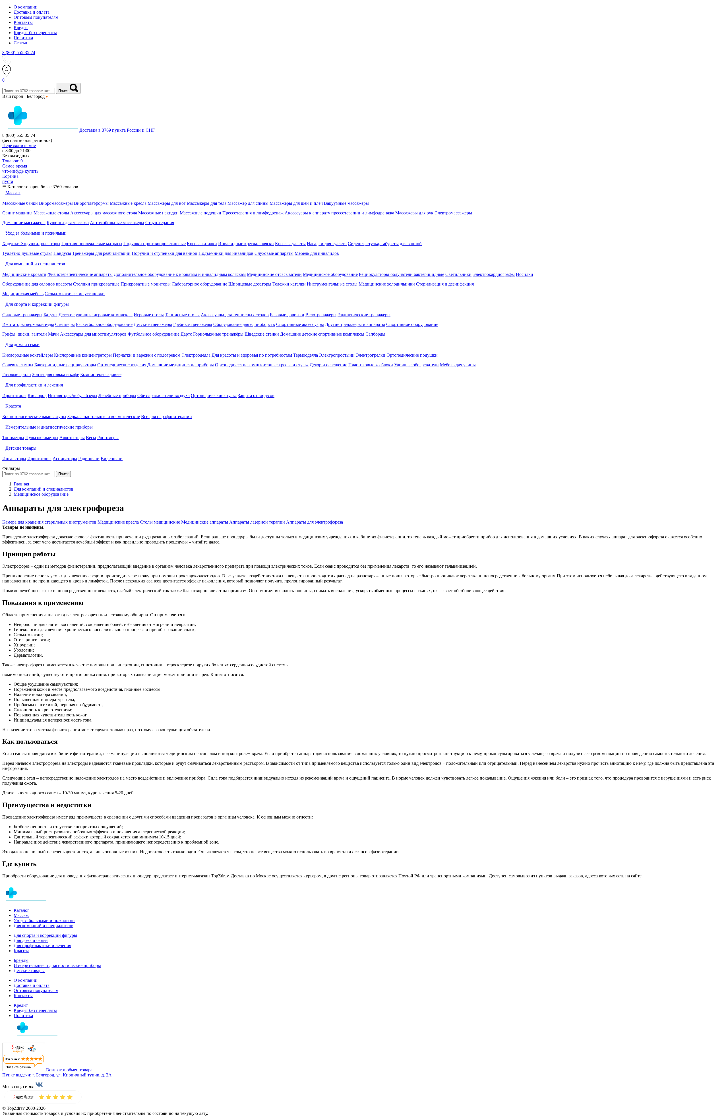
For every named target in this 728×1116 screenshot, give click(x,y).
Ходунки (11, 243)
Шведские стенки (262, 334)
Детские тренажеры (153, 324)
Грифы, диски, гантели (24, 334)
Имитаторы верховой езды (28, 324)
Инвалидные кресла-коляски (246, 243)
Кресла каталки (202, 243)
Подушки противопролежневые (154, 243)
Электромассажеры (453, 212)
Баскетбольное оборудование (104, 324)
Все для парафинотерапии (166, 416)
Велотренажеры (320, 314)
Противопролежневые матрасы (91, 243)
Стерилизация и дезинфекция (445, 284)
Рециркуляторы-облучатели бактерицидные (401, 274)
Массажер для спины (248, 203)
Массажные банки (20, 203)
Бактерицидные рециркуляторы (65, 364)
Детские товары (29, 970)
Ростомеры (108, 437)
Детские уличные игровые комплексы (96, 314)
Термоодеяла (305, 355)
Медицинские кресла (119, 522)
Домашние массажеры (24, 222)
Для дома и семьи (31, 940)
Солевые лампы (17, 364)
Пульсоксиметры (41, 437)
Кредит (21, 27)
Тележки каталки (289, 284)
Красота (21, 950)
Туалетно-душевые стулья (27, 253)
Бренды (21, 960)
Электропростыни (337, 355)
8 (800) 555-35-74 (18, 52)
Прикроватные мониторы (146, 284)
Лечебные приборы (117, 395)
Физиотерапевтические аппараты (80, 274)
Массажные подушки (200, 212)
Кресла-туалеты (290, 243)
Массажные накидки (158, 212)
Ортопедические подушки (412, 355)
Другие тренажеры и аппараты (355, 324)
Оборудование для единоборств (244, 324)
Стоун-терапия (159, 222)
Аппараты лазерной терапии (257, 522)
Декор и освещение (328, 364)
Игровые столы (149, 314)
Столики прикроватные (96, 284)
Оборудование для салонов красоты (37, 284)
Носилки (524, 274)
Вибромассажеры (56, 203)
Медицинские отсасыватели (274, 274)
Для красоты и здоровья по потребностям (252, 355)
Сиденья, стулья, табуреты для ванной (385, 243)
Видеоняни (112, 458)
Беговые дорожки (287, 314)
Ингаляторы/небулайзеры (72, 395)
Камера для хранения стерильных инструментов (50, 522)
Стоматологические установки (75, 293)
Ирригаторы (14, 395)
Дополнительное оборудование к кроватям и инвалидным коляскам (180, 274)
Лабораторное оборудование (199, 284)
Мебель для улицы (458, 364)
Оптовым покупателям (36, 17)
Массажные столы (51, 212)
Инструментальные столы (332, 284)
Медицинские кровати (24, 274)
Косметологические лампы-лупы (34, 416)
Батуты (50, 314)
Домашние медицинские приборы (180, 364)
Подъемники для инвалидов (225, 253)
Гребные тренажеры (192, 324)
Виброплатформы (91, 203)
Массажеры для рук (414, 212)
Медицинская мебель (23, 293)
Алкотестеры (72, 437)
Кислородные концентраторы (83, 355)
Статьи (20, 42)
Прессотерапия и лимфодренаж (253, 212)
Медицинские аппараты (205, 522)
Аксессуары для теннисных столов (235, 314)
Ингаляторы (14, 458)
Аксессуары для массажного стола (103, 212)
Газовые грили (16, 374)
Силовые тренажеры (22, 314)
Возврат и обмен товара (69, 1069)
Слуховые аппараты (274, 253)
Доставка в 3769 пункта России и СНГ (117, 130)
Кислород (37, 395)
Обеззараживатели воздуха (163, 395)
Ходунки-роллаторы (40, 243)
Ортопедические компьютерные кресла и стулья (262, 364)
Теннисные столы (182, 314)
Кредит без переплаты (35, 32)
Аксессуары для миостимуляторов (93, 334)
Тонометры (13, 437)
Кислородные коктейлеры (27, 355)
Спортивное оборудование (412, 324)
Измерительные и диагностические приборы (57, 965)
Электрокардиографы (494, 274)
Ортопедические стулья (214, 395)
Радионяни (89, 458)
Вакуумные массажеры (346, 203)
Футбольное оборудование (153, 334)
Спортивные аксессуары (300, 324)
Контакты (23, 22)
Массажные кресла (128, 203)
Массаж (21, 915)
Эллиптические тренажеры (364, 314)
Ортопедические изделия (121, 364)
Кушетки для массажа (68, 222)
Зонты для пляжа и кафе (55, 374)
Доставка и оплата (31, 12)
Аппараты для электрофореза (314, 522)
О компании (26, 7)
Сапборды (375, 334)
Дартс (186, 334)
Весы (91, 437)
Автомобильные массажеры (117, 222)
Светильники (458, 274)
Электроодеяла (195, 355)
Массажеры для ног (167, 203)
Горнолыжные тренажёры (218, 334)
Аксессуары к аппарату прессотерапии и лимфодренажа (339, 212)
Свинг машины (17, 212)
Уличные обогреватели (416, 364)
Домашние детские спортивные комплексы (322, 334)
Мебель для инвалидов (317, 253)
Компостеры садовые (100, 374)
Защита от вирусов (256, 395)
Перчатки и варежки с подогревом (146, 355)
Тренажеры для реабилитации (101, 253)
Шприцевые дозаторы (249, 284)
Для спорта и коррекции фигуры (45, 935)
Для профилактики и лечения (42, 945)
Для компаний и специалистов (43, 925)
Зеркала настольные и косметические (103, 416)
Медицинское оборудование (330, 274)
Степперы (65, 324)
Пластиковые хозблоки (370, 364)
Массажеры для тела (206, 203)
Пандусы (62, 253)
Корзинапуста (10, 179)
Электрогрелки (370, 355)
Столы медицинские (160, 522)
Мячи (53, 334)
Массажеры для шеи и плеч (296, 203)
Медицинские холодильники (387, 284)
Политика (23, 37)
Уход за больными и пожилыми (44, 920)
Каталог (21, 910)
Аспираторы (65, 458)
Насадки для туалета (327, 243)
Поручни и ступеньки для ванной (164, 253)
